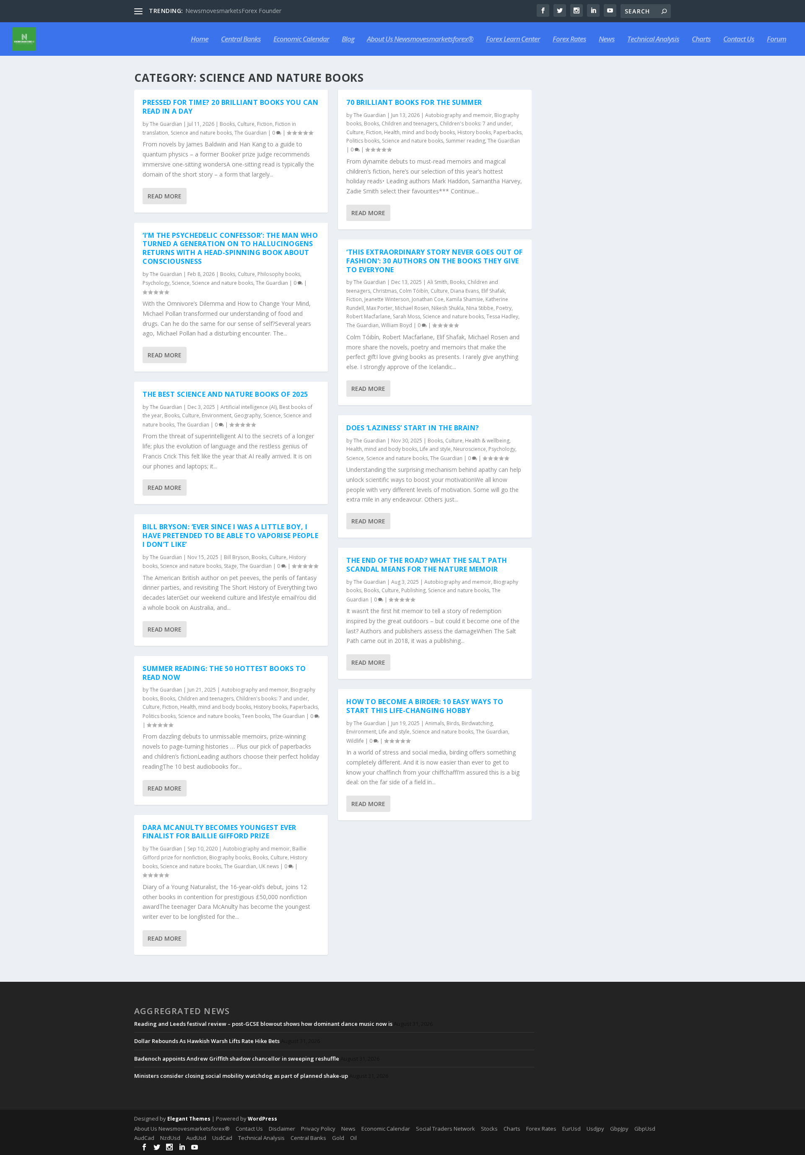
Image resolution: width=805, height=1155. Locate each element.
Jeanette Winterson (386, 299)
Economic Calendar (301, 40)
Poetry (504, 308)
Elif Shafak (493, 290)
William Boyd (396, 325)
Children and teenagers (206, 698)
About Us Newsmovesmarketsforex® (420, 40)
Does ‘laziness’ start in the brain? (412, 427)
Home (199, 40)
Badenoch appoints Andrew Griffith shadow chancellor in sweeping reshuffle (236, 1058)
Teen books (256, 716)
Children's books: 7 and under (272, 698)
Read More (165, 196)
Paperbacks (304, 706)
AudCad (144, 1138)
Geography (247, 415)
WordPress (262, 1118)
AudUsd (196, 1138)
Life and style (435, 449)
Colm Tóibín (413, 290)
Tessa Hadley (502, 316)
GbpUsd (644, 1128)
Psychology (156, 282)
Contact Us (738, 40)
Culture (245, 123)
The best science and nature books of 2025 (225, 394)
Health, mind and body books (215, 706)
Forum (776, 40)
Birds (453, 723)
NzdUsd (170, 1138)
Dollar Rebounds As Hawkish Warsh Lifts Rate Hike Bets (207, 1041)
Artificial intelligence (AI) (249, 407)
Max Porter (379, 308)
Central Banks (241, 40)
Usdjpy (595, 1128)
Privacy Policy (318, 1128)
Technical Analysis (653, 40)
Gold (338, 1138)
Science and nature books (201, 132)
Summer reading (465, 140)
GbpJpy (619, 1128)
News (607, 40)
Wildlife (355, 740)
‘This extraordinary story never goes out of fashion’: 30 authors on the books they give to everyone (434, 260)
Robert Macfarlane (368, 316)
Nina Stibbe (479, 308)
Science (181, 282)
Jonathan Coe (428, 299)
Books (227, 123)
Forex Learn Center (513, 40)
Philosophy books (278, 274)
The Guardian (166, 123)
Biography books (229, 857)
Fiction (265, 123)
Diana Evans (464, 290)
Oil (353, 1138)
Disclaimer (282, 1128)
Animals (434, 723)
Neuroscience (469, 449)
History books (270, 706)
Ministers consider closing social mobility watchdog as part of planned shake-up (241, 1076)
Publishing (413, 590)
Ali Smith (437, 282)
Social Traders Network (445, 1128)
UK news (269, 866)
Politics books (159, 716)
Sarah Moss (406, 316)
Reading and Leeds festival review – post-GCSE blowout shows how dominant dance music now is (263, 1024)
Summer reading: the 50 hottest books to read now (224, 673)
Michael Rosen (412, 308)
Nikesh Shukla (447, 308)
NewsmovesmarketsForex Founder (233, 11)
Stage (230, 566)
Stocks (489, 1128)
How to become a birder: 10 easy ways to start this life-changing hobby (425, 706)
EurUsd (571, 1128)
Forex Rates (569, 40)
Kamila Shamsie (464, 299)
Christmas (385, 290)
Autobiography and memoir (254, 689)
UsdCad (222, 1138)
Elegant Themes (188, 1118)
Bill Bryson (236, 557)
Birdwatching (477, 723)
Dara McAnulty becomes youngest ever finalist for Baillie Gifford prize (219, 832)
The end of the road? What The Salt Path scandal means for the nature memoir (426, 565)
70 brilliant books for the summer (414, 102)
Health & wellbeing (487, 440)
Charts (701, 40)
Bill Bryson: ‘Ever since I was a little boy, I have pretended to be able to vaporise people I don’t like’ (230, 535)
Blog (348, 40)
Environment (216, 415)
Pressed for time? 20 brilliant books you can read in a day (230, 107)
